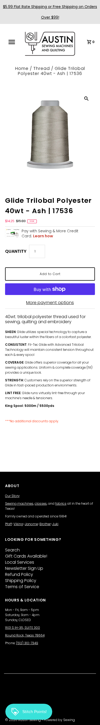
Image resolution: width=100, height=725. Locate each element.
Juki (55, 524)
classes (41, 503)
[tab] (50, 326)
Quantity (15, 251)
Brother (45, 524)
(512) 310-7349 (27, 643)
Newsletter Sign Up (24, 568)
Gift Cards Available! (26, 556)
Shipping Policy (20, 581)
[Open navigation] (13, 42)
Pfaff (8, 524)
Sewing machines (19, 503)
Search (12, 550)
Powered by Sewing (59, 720)
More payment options (50, 303)
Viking (18, 524)
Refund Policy (19, 574)
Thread (41, 68)
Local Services (19, 562)
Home (22, 68)
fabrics (60, 503)
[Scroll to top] (89, 714)
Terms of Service (22, 587)
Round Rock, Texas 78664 (25, 635)
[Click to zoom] (86, 98)
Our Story (12, 496)
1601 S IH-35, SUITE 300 (22, 628)
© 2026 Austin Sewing (23, 720)
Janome (31, 524)
